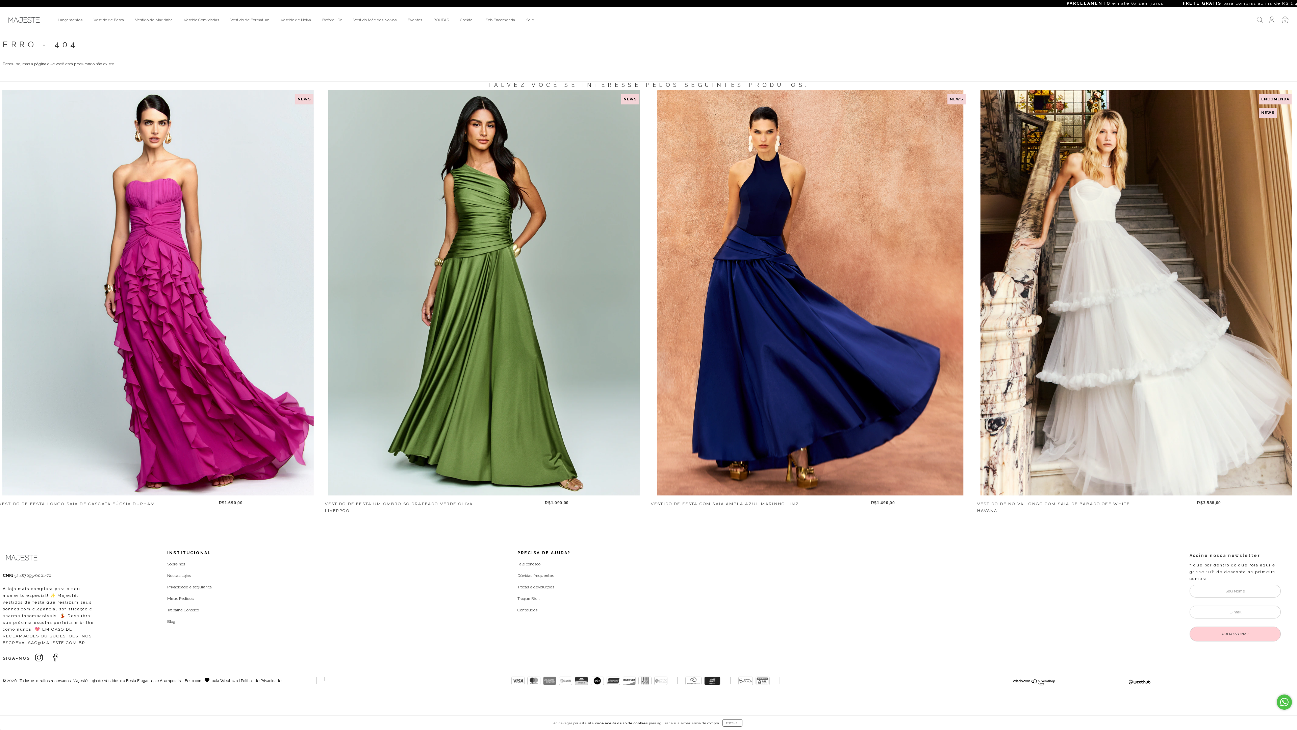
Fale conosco (528, 564)
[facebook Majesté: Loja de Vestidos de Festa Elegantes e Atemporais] (55, 657)
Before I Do (332, 20)
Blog (171, 621)
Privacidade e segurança (189, 587)
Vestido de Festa (109, 20)
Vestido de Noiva (296, 20)
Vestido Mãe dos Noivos (375, 20)
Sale (530, 20)
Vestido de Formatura (250, 20)
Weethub (229, 680)
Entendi (732, 723)
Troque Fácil (528, 598)
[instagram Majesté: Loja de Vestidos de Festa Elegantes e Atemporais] (40, 657)
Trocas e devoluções (535, 587)
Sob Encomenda (500, 20)
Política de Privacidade (261, 680)
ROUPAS (441, 20)
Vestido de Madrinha (154, 20)
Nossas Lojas (179, 575)
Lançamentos (70, 20)
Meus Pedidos (180, 598)
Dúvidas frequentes (535, 575)
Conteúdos (527, 610)
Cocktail (467, 20)
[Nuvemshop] (1034, 684)
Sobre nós (176, 564)
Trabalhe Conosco (183, 610)
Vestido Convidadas (201, 20)
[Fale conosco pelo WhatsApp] (1284, 702)
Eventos (415, 20)
